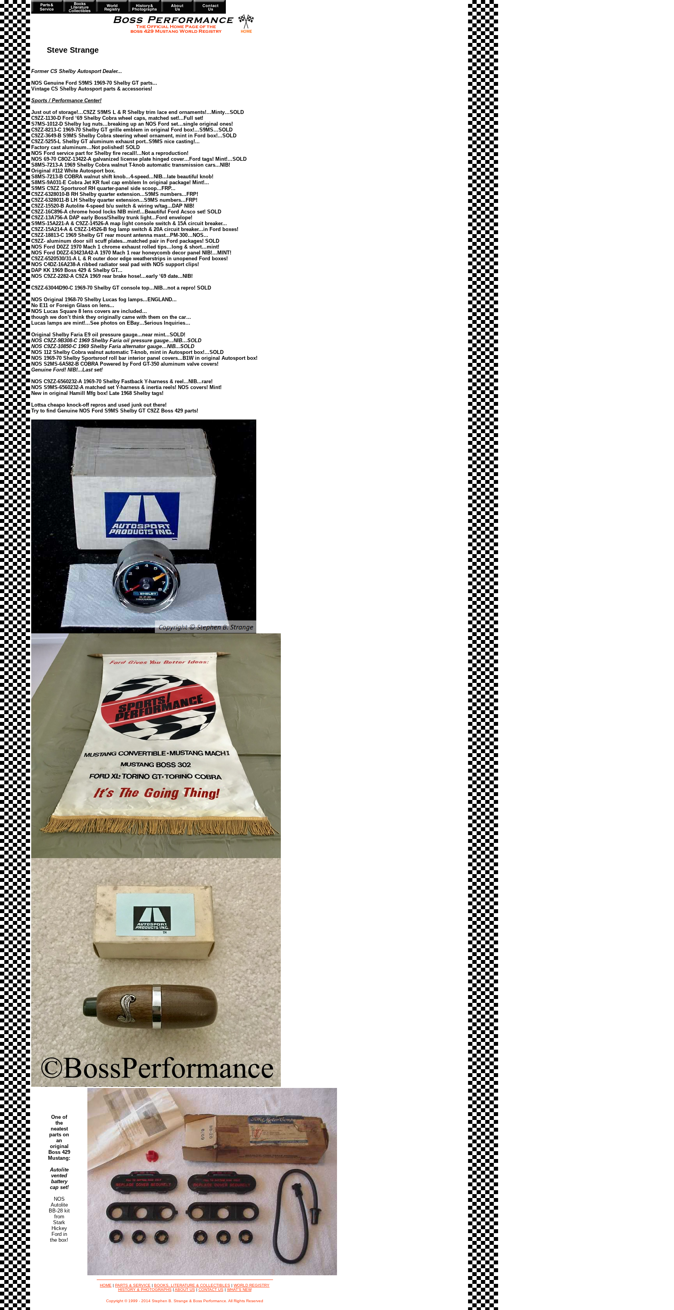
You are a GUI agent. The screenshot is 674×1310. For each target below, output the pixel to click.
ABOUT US (185, 1289)
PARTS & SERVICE (133, 1285)
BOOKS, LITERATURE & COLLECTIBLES (192, 1285)
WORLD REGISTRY (252, 1285)
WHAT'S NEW (239, 1289)
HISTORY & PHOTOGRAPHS (145, 1289)
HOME (106, 1285)
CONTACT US (211, 1289)
